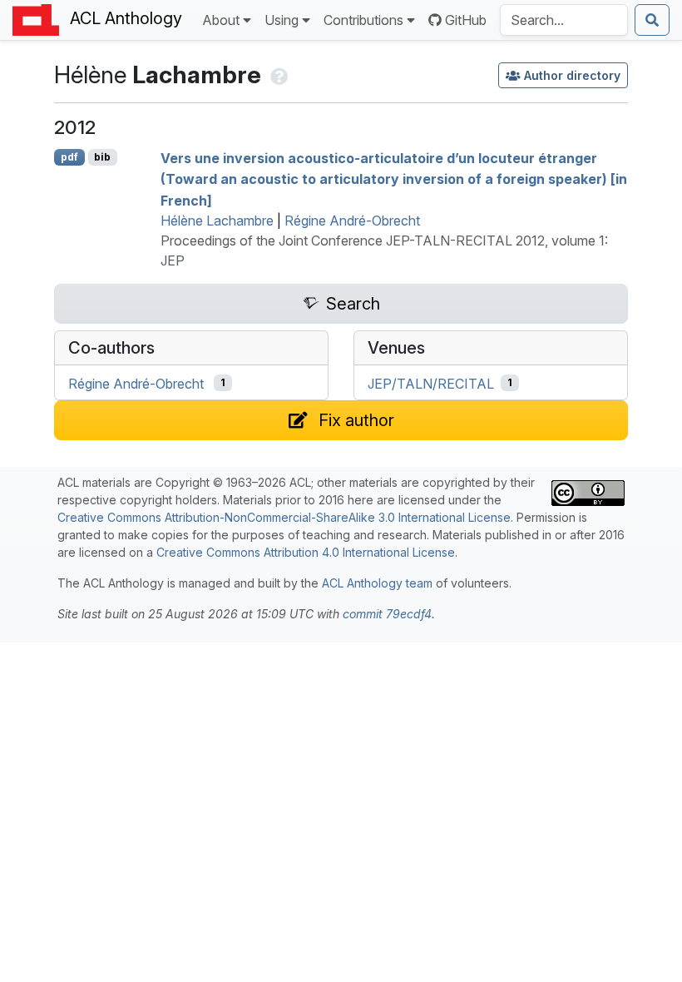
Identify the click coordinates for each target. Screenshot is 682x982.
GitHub (466, 20)
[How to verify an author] (277, 74)
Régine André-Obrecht (352, 220)
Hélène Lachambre (217, 220)
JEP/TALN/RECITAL (431, 382)
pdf (69, 157)
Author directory (572, 75)
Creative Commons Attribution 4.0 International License (305, 552)
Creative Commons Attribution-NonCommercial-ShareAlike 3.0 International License (284, 517)
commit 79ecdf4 (387, 614)
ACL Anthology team (377, 583)
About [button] (221, 20)
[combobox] (564, 20)
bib (102, 157)
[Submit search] (652, 20)
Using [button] (281, 20)
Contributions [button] (363, 20)
